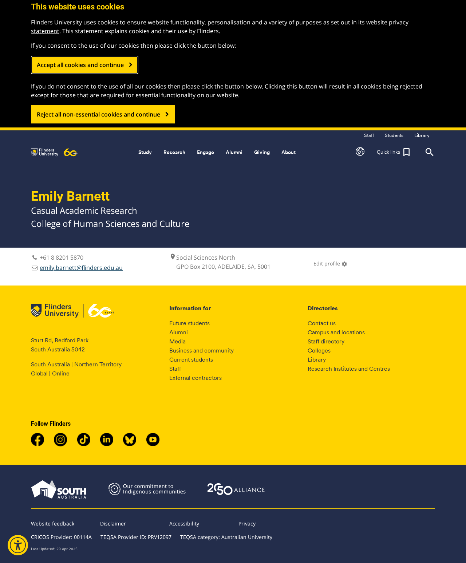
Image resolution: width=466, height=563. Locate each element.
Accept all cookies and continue (80, 65)
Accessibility (184, 523)
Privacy (247, 523)
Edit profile (330, 263)
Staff (175, 368)
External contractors (195, 377)
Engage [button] (205, 152)
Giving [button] (262, 152)
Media (177, 341)
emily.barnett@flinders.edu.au (81, 268)
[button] (360, 152)
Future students (189, 323)
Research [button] (174, 152)
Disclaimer (113, 523)
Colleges (319, 350)
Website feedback (52, 523)
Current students (191, 359)
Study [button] (145, 152)
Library (317, 359)
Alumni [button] (234, 152)
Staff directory (326, 341)
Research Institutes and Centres (349, 368)
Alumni (178, 332)
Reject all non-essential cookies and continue (98, 114)
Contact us (322, 323)
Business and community (201, 350)
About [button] (288, 152)
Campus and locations (336, 332)
